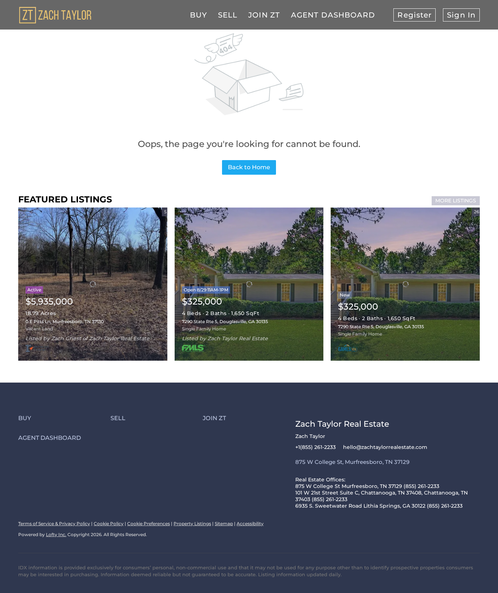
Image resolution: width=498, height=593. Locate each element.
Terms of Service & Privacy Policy (54, 523)
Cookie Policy (109, 523)
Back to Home (249, 167)
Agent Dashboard (333, 15)
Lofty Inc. (56, 534)
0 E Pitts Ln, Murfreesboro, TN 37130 (65, 321)
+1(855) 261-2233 (315, 447)
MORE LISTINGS (455, 200)
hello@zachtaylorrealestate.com (385, 447)
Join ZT (264, 15)
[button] (64, 418)
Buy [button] (198, 15)
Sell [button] (227, 15)
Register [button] (414, 15)
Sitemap (224, 523)
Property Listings (192, 523)
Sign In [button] (461, 15)
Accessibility (250, 523)
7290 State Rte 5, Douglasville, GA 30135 (225, 321)
